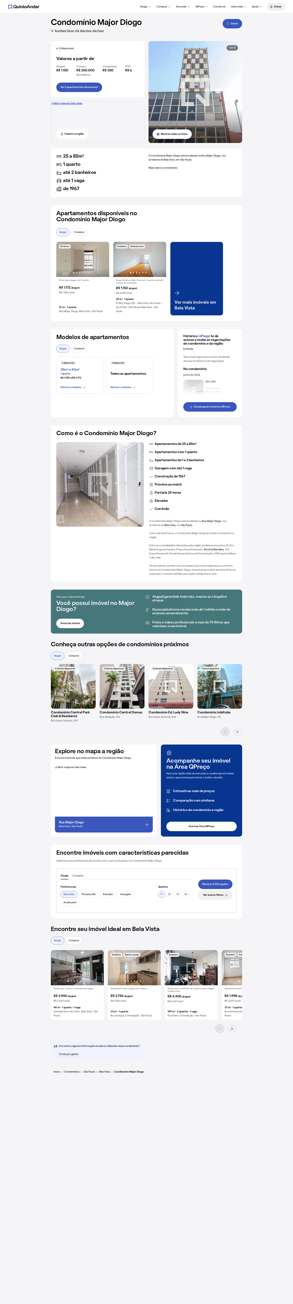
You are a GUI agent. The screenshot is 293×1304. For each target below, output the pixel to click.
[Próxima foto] (103, 259)
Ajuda (255, 7)
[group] (82, 279)
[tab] (65, 876)
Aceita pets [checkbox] (69, 902)
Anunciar (181, 7)
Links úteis (237, 7)
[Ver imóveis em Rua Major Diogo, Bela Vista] (66, 103)
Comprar (162, 7)
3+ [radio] (178, 894)
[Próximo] (237, 731)
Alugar (144, 7)
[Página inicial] (23, 6)
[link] (215, 884)
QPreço (200, 7)
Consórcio (219, 7)
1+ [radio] (161, 894)
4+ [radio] (186, 894)
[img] (73, 686)
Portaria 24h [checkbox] (89, 894)
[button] (82, 279)
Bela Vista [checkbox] (68, 894)
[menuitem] (145, 7)
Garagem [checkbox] (125, 894)
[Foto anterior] (62, 259)
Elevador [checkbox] (108, 894)
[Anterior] (225, 731)
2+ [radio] (169, 894)
